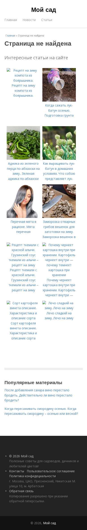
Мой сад (43, 9)
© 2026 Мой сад (21, 456)
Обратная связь (21, 491)
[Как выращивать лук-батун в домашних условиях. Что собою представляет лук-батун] (59, 158)
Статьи (46, 20)
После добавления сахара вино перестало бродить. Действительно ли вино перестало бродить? (38, 395)
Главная (10, 20)
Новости (29, 20)
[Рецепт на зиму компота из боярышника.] (23, 80)
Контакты (16, 471)
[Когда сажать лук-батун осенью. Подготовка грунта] (59, 100)
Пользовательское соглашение (51, 471)
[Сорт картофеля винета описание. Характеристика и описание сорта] (23, 318)
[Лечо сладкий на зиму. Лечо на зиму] (59, 308)
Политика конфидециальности (32, 476)
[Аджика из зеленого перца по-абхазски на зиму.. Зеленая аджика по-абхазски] (23, 158)
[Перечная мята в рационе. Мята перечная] (23, 217)
